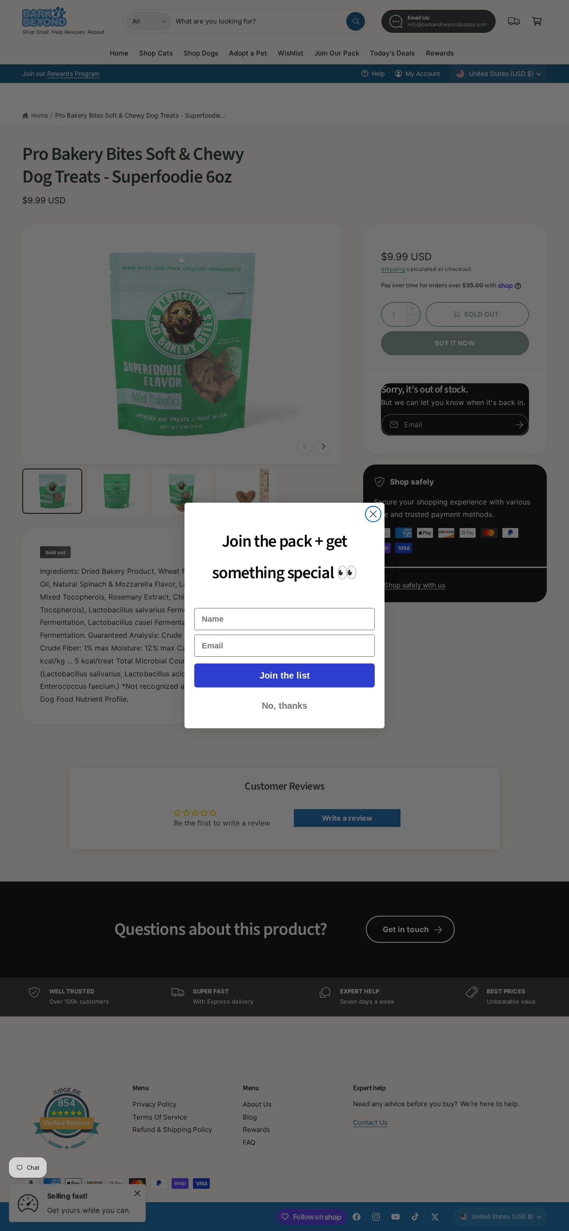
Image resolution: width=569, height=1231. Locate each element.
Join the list (285, 675)
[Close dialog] (373, 514)
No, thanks (284, 706)
